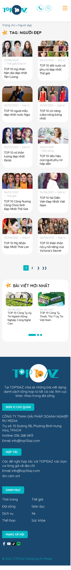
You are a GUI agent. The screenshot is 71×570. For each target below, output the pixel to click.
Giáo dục (38, 506)
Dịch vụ (7, 513)
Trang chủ (9, 25)
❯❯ (44, 268)
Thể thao (9, 520)
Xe (33, 513)
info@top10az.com (26, 441)
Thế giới (37, 499)
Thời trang (10, 499)
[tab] (32, 335)
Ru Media (46, 558)
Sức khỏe (38, 520)
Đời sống (8, 506)
